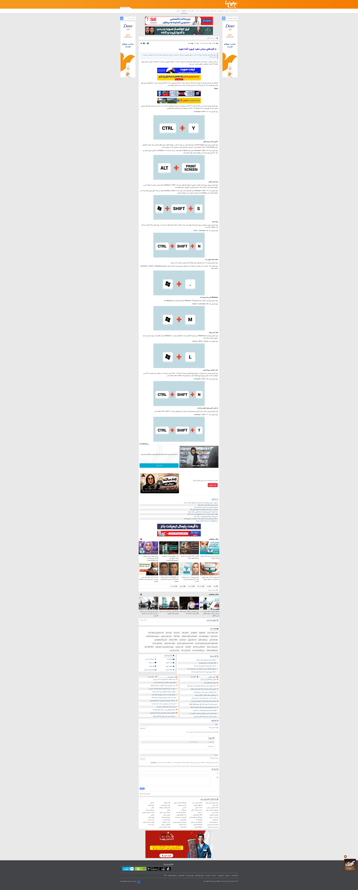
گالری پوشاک (167, 803)
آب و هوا (151, 663)
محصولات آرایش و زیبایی (212, 810)
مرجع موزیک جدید (204, 636)
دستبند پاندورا (214, 636)
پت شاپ (200, 812)
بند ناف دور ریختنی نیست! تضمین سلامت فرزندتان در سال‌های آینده (201, 519)
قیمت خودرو (169, 663)
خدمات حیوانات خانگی (196, 810)
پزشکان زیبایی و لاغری (212, 825)
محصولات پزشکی (198, 805)
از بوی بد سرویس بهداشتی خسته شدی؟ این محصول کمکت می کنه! (201, 503)
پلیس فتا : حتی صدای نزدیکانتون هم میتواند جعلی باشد (204, 510)
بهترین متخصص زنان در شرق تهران (164, 647)
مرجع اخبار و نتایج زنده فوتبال (189, 636)
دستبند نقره (176, 633)
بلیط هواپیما (202, 633)
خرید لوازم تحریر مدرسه (198, 650)
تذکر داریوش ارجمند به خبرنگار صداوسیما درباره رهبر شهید (201, 686)
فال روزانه (151, 666)
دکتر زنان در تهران (213, 817)
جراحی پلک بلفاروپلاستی (161, 640)
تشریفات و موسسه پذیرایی (179, 822)
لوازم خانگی (151, 817)
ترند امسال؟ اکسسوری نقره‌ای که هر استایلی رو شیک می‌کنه (203, 512)
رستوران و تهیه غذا (181, 812)
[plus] (148, 43)
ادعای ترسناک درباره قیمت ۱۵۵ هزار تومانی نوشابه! (203, 689)
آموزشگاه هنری (198, 827)
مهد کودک (183, 810)
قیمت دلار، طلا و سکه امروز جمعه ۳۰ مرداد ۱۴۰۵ (164, 698)
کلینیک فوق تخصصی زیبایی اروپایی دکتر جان (206, 643)
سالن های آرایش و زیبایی (212, 803)
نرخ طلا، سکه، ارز (149, 659)
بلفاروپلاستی (194, 633)
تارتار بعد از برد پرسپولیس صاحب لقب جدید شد (163, 704)
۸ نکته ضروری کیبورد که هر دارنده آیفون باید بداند (203, 672)
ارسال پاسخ (142, 728)
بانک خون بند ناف (186, 650)
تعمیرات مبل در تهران (165, 812)
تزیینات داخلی (166, 820)
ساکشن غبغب (185, 633)
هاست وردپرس (179, 647)
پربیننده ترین (171, 676)
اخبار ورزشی (221, 11)
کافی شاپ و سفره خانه (180, 817)
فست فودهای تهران (181, 815)
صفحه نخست (234, 11)
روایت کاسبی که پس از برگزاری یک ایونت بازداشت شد (203, 713)
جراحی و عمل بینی (174, 650)
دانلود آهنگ (177, 636)
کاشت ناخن (215, 805)
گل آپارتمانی (183, 640)
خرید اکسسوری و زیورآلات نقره (156, 633)
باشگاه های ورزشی (197, 815)
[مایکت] (128, 869)
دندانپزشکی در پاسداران (199, 647)
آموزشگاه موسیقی (197, 825)
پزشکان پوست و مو (197, 803)
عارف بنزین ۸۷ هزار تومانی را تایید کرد (166, 707)
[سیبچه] (165, 869)
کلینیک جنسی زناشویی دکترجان (185, 643)
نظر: (217, 777)
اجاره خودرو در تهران (166, 636)
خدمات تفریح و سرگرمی (148, 812)
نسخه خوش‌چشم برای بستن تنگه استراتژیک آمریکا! (203, 707)
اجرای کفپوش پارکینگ (212, 650)
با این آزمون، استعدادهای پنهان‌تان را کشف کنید (206, 516)
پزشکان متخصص (214, 815)
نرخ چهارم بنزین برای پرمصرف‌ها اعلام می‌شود (164, 716)
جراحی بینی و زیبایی (213, 827)
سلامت (197, 11)
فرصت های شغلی (199, 875)
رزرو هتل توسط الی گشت (152, 636)
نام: (217, 773)
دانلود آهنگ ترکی (149, 647)
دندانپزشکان (215, 820)
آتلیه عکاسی (183, 827)
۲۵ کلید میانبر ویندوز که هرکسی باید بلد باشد (205, 666)
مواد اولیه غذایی (214, 640)
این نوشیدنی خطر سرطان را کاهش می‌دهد (206, 695)
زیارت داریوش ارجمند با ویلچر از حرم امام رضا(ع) (163, 686)
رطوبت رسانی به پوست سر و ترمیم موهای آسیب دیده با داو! (203, 514)
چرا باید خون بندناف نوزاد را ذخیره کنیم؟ (208, 505)
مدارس (184, 808)
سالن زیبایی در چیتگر (212, 647)
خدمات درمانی (198, 808)
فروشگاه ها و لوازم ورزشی (195, 817)
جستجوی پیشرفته (172, 875)
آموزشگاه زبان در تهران (196, 822)
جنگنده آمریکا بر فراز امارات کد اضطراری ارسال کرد (203, 701)
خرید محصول (212, 485)
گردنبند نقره (169, 633)
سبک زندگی (214, 11)
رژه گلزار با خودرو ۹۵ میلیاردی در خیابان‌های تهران (162, 701)
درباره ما (214, 875)
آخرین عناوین (211, 676)
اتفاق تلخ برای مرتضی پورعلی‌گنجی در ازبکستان (205, 710)
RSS (165, 875)
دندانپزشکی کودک (213, 822)
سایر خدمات (151, 825)
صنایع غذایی (183, 820)
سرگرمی (178, 11)
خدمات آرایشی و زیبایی (212, 808)
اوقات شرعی (169, 670)
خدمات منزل (151, 820)
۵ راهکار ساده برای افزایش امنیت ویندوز (206, 660)
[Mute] (184, 466)
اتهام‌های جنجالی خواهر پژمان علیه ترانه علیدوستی (162, 713)
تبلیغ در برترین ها (190, 875)
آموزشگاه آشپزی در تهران (180, 803)
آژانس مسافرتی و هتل (164, 827)
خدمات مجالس (182, 825)
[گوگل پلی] (153, 869)
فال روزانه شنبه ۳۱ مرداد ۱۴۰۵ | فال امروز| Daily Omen (203, 704)
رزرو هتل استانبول (202, 640)
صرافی (152, 808)
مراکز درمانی (215, 812)
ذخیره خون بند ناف (157, 643)
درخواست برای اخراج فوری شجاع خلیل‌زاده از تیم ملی (162, 689)
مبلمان (168, 810)
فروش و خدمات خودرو (148, 822)
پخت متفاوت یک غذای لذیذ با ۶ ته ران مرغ (164, 679)
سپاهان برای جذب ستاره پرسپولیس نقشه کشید (164, 695)
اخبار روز (227, 11)
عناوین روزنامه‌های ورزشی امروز (208, 679)
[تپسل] (140, 444)
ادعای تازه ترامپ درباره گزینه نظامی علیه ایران (205, 716)
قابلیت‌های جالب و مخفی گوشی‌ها (207, 663)
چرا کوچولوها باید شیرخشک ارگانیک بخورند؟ (207, 521)
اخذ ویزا (152, 803)
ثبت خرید (159, 465)
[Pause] (181, 466)
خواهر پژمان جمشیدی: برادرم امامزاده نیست (165, 683)
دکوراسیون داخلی (166, 817)
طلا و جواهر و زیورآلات (164, 808)
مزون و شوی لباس (165, 805)
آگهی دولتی (181, 875)
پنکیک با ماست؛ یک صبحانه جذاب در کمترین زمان (204, 698)
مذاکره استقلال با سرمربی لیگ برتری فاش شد (205, 692)
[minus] (144, 43)
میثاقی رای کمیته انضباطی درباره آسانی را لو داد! (164, 692)
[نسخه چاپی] (141, 43)
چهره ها (207, 11)
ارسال (142, 788)
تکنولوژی (184, 11)
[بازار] (140, 869)
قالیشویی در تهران (165, 825)
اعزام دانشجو (151, 805)
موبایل (152, 815)
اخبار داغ (193, 676)
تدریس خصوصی (182, 805)
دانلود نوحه (188, 647)
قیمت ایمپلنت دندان (212, 633)
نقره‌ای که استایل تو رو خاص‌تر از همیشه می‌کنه (206, 507)
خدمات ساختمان (166, 822)
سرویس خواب (166, 815)
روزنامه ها (169, 659)
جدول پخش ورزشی (149, 670)
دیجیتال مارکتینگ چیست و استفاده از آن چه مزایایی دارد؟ (201, 669)
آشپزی (202, 11)
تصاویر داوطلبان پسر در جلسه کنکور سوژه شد (164, 710)
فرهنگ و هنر (191, 11)
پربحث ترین (151, 676)
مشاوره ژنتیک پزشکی (169, 643)
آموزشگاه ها (199, 820)
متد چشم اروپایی (192, 640)
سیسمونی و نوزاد (150, 810)
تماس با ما (207, 875)
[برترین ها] (231, 4)
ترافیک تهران (169, 666)
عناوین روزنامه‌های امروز (210, 683)
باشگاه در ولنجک (173, 640)
